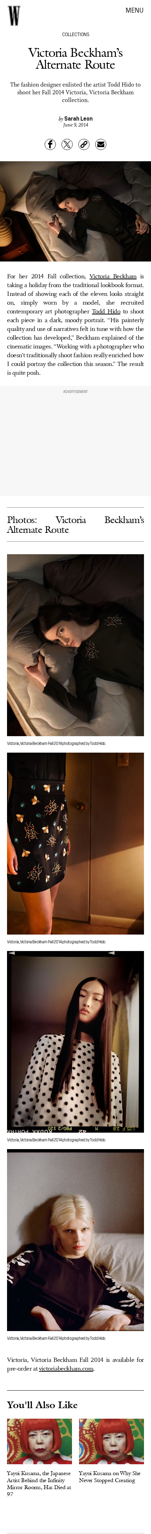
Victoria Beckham (113, 276)
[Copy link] (84, 144)
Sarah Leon (78, 118)
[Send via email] (100, 144)
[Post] (67, 144)
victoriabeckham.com (66, 1369)
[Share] (50, 144)
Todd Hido (106, 311)
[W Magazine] (14, 16)
